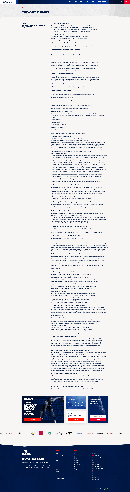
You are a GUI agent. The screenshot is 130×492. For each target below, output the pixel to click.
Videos (57, 462)
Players (57, 471)
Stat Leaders (58, 467)
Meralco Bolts (97, 464)
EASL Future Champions (60, 478)
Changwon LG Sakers (99, 457)
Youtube (77, 460)
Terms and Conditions (53, 488)
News (76, 1)
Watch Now (76, 419)
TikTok (77, 462)
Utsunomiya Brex (98, 477)
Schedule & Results (59, 455)
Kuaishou (78, 464)
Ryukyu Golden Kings (99, 468)
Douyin (77, 469)
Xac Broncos (97, 479)
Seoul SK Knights (98, 470)
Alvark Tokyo (97, 455)
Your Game (58, 453)
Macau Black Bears (98, 462)
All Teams (94, 453)
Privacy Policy (61, 488)
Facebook (78, 453)
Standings (58, 469)
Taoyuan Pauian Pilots (99, 475)
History (57, 476)
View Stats (32, 419)
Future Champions (102, 1)
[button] (70, 2)
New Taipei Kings (98, 466)
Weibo (77, 466)
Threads (77, 458)
